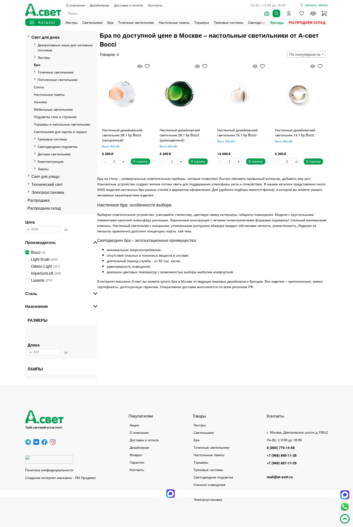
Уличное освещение (209, 484)
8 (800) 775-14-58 (281, 447)
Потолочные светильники (58, 79)
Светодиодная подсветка (57, 146)
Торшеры (201, 22)
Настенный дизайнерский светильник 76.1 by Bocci (237, 132)
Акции (134, 424)
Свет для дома (45, 37)
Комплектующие (51, 161)
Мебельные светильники (53, 109)
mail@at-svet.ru (280, 476)
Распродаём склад (307, 22)
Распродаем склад (44, 208)
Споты (39, 86)
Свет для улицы (45, 176)
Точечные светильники (136, 22)
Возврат (136, 454)
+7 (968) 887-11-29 (282, 462)
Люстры (71, 22)
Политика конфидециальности (49, 469)
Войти (289, 13)
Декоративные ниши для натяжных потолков (65, 47)
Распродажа (39, 200)
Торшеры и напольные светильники (62, 124)
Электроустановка (47, 192)
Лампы (43, 168)
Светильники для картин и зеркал (60, 131)
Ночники (40, 101)
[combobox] (306, 54)
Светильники (92, 22)
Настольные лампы (174, 22)
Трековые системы (228, 22)
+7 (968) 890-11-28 (282, 455)
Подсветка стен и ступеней (55, 116)
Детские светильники (54, 153)
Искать (276, 13)
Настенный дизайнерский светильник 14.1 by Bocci (295, 132)
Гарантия (137, 462)
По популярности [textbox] (304, 54)
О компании (75, 4)
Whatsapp (345, 507)
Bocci (110, 146)
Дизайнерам (99, 4)
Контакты (155, 4)
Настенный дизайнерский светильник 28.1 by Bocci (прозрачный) (122, 134)
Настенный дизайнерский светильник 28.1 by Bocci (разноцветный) (180, 134)
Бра (110, 22)
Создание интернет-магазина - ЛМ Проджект (60, 477)
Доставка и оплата (128, 4)
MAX (344, 494)
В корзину (140, 161)
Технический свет (47, 184)
